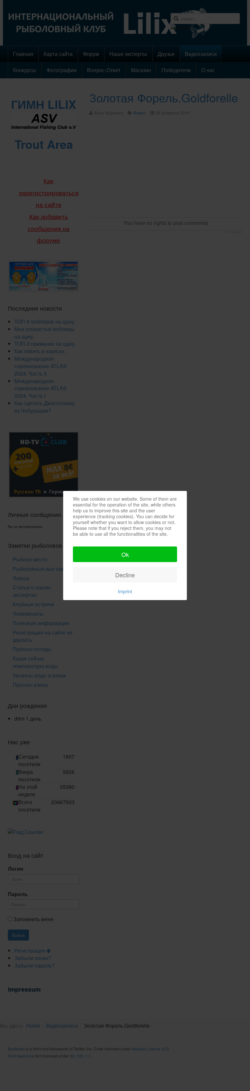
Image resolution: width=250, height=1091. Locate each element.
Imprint (125, 591)
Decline (125, 575)
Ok (125, 554)
